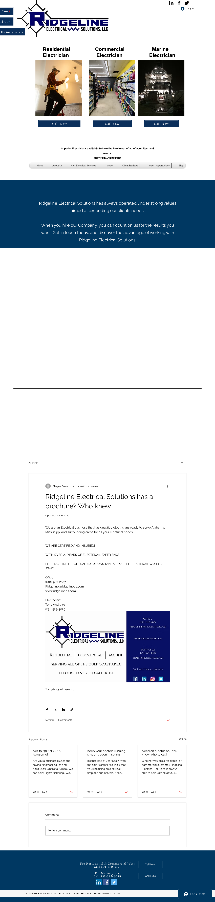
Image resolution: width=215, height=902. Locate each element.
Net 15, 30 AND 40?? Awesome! (47, 752)
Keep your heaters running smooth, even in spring (106, 752)
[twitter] (187, 3)
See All (182, 738)
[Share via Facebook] (47, 709)
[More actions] (168, 486)
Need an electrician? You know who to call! (159, 752)
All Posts (33, 463)
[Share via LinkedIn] (63, 709)
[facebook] (179, 3)
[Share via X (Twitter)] (55, 709)
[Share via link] (71, 709)
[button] (182, 463)
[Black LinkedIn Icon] (171, 3)
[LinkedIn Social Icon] (99, 882)
